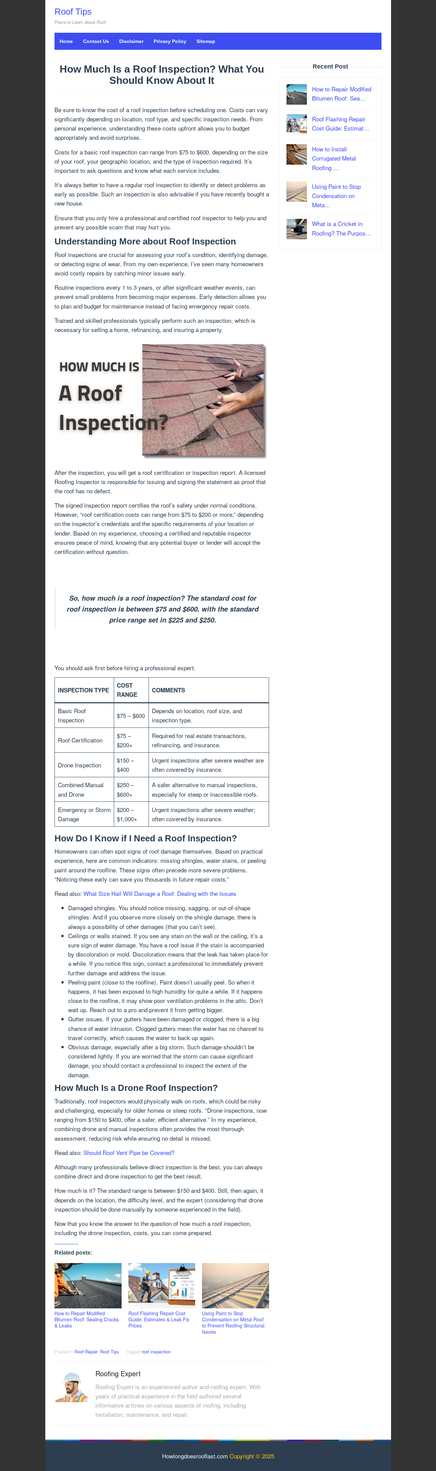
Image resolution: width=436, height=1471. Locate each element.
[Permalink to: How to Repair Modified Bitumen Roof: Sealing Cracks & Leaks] (88, 1285)
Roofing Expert (118, 1373)
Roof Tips (73, 11)
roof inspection (156, 1351)
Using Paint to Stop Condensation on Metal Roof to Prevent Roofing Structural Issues (233, 1322)
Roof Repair (86, 1351)
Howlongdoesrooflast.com (195, 1456)
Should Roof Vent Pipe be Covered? (128, 1152)
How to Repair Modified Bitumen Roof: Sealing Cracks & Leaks (86, 1319)
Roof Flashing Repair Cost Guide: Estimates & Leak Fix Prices (158, 1319)
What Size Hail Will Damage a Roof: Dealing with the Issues (159, 893)
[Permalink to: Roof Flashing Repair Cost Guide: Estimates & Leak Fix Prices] (162, 1285)
